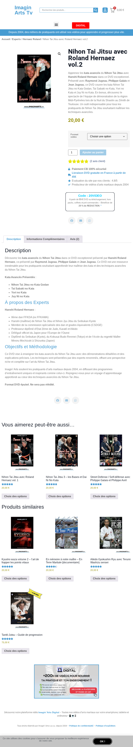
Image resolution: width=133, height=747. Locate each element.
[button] (56, 24)
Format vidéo (74, 135)
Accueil (6, 39)
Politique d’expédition (105, 726)
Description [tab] (14, 239)
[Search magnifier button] (95, 10)
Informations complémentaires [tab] (46, 239)
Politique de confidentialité (81, 726)
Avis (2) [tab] (74, 239)
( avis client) (97, 161)
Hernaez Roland (32, 39)
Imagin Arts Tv (24, 10)
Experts (16, 39)
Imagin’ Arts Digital (48, 712)
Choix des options (15, 496)
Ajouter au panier (93, 152)
